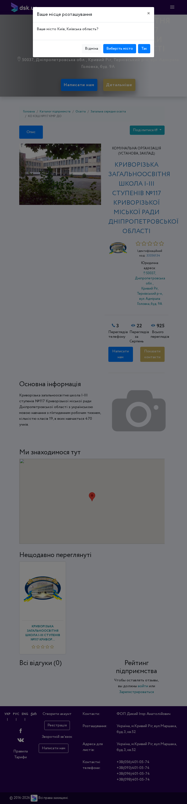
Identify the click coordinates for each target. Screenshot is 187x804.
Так (144, 48)
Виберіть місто (119, 48)
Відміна (91, 48)
